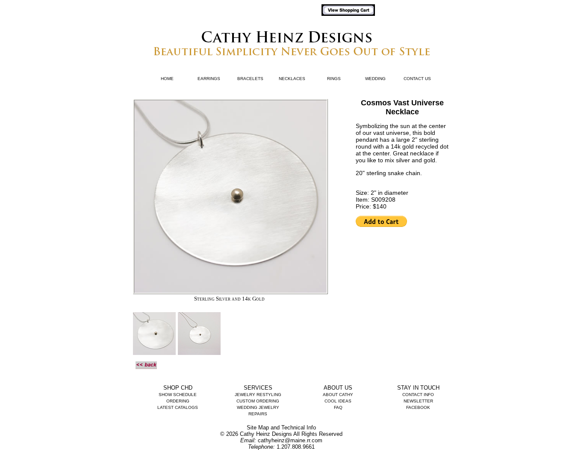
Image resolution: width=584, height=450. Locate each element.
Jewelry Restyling (258, 394)
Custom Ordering (257, 401)
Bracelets (250, 78)
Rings (334, 78)
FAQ (338, 407)
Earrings (209, 78)
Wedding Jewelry (258, 407)
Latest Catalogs (177, 407)
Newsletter (418, 401)
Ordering (177, 401)
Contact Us (417, 78)
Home (167, 78)
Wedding (375, 78)
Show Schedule (178, 394)
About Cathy (338, 394)
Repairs (257, 413)
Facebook (418, 407)
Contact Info (418, 394)
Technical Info (298, 427)
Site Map (258, 427)
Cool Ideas (337, 401)
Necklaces (292, 78)
